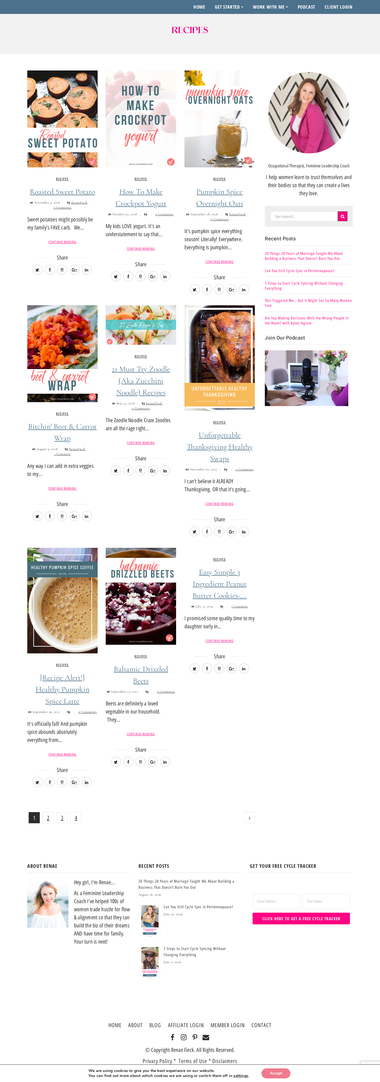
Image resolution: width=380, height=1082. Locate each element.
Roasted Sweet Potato (62, 191)
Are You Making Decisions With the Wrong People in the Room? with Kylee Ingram (307, 321)
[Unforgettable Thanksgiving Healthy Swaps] (219, 357)
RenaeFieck (79, 202)
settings (240, 1075)
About (135, 1025)
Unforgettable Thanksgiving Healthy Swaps (220, 446)
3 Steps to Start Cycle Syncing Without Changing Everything (304, 286)
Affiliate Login (186, 1025)
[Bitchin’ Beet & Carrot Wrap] (62, 353)
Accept (276, 1073)
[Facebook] (172, 1038)
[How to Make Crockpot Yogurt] (141, 118)
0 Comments (62, 207)
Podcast (306, 7)
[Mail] (206, 1038)
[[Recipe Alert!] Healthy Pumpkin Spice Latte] (62, 600)
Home (199, 7)
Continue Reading (62, 242)
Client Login (339, 7)
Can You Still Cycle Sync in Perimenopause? (299, 270)
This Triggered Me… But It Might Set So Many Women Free (308, 303)
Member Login (228, 1025)
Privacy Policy (157, 1061)
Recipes (62, 179)
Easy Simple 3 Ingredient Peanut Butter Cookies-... (219, 583)
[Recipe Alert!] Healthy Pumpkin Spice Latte (62, 689)
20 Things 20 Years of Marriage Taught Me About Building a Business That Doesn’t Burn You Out (304, 256)
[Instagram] (184, 1038)
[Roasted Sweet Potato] (62, 118)
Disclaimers (224, 1061)
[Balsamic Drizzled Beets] (141, 595)
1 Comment (62, 454)
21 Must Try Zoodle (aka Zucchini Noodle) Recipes (141, 380)
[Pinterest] (195, 1038)
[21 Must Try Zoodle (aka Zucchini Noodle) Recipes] (141, 324)
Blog (155, 1025)
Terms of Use (194, 1061)
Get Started (227, 7)
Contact (261, 1025)
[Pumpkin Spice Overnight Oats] (219, 118)
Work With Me (269, 7)
